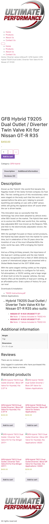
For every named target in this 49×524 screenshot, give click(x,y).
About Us (10, 37)
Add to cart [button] (8, 425)
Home (8, 32)
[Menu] (3, 44)
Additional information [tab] (28, 171)
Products (9, 35)
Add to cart (8, 156)
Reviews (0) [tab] (9, 176)
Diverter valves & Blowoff (17, 57)
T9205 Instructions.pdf (15, 293)
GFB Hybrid (33, 57)
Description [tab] (9, 171)
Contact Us (10, 40)
